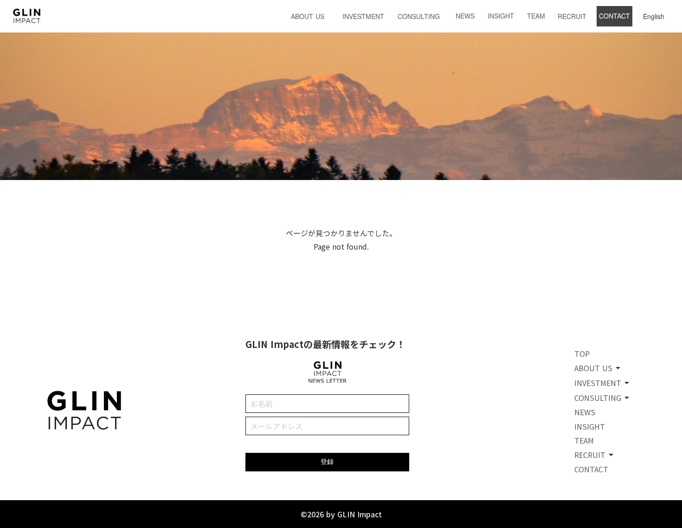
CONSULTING (419, 16)
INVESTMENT (363, 16)
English (653, 16)
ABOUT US (307, 16)
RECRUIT (572, 16)
